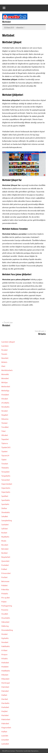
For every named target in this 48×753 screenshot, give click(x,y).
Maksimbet (5, 719)
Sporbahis (5, 504)
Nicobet (4, 634)
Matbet (4, 695)
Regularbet (5, 557)
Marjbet (4, 711)
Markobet (5, 707)
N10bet (4, 650)
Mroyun (4, 654)
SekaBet (4, 516)
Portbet (4, 577)
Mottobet (5, 662)
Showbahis (5, 512)
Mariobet (5, 715)
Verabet (4, 411)
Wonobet (5, 378)
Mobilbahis (5, 670)
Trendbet (5, 427)
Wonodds (5, 374)
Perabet (4, 350)
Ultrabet (4, 435)
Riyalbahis (5, 536)
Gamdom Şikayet (8, 342)
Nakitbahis (5, 646)
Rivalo (3, 541)
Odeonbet (5, 622)
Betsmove (5, 581)
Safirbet (4, 528)
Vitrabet (4, 398)
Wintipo (4, 382)
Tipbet (3, 459)
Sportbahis (5, 500)
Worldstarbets (7, 370)
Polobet (4, 585)
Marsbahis (5, 703)
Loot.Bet (4, 735)
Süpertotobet (6, 484)
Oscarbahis (5, 618)
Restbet (4, 553)
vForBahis (5, 402)
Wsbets (4, 362)
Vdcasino (4, 419)
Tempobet (5, 471)
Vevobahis (5, 407)
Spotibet (4, 496)
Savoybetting (6, 520)
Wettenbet (5, 386)
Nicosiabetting (7, 630)
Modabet (4, 666)
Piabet (3, 601)
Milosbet (4, 674)
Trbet (3, 431)
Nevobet (4, 642)
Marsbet (4, 699)
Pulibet (4, 569)
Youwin (4, 354)
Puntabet (5, 565)
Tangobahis (5, 476)
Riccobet (4, 545)
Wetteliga (5, 390)
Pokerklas (5, 589)
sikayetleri (20, 27)
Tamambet (5, 480)
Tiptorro (4, 443)
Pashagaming (6, 605)
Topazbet (5, 439)
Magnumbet (6, 727)
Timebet (4, 463)
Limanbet (5, 739)
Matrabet (5, 691)
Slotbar (4, 508)
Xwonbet (4, 358)
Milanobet (5, 679)
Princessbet (6, 573)
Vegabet (4, 415)
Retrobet (4, 549)
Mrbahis (4, 658)
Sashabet (5, 524)
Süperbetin (5, 488)
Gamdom (5, 346)
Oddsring (5, 626)
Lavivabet (5, 744)
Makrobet (5, 723)
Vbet (3, 366)
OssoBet (4, 614)
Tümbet (4, 423)
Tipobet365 (5, 447)
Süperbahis (5, 492)
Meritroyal (5, 683)
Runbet (4, 532)
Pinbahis (4, 593)
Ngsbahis (5, 638)
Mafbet (4, 731)
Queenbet (5, 561)
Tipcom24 (5, 455)
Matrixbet (5, 687)
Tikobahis (5, 467)
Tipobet (4, 451)
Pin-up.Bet (5, 597)
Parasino (4, 610)
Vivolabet (5, 394)
